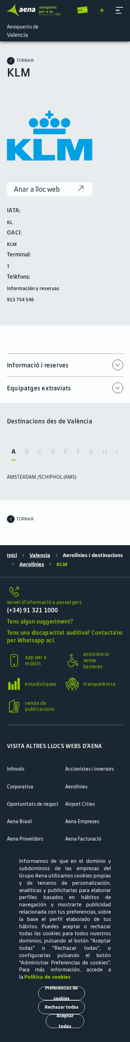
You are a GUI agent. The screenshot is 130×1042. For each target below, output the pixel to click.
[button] (119, 10)
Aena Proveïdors (25, 839)
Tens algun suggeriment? (40, 621)
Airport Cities (80, 804)
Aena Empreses (82, 821)
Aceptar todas (65, 1021)
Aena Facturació (83, 839)
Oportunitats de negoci (32, 804)
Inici (12, 555)
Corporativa (20, 787)
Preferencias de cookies (61, 993)
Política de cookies (47, 976)
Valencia (39, 555)
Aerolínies (31, 564)
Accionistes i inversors (89, 769)
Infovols (15, 769)
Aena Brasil (19, 821)
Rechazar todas (61, 1007)
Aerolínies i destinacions (93, 555)
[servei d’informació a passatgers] (65, 592)
